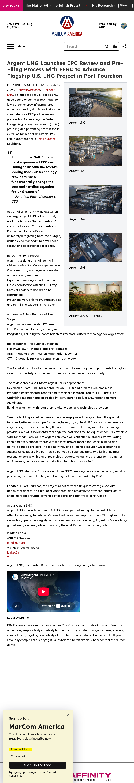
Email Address (20, 749)
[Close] (68, 714)
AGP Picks (11, 5)
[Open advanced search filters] (115, 46)
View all (125, 5)
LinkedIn (13, 552)
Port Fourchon (46, 139)
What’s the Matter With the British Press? (47, 6)
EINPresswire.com (28, 90)
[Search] (106, 46)
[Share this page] (124, 46)
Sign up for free (37, 765)
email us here (16, 542)
